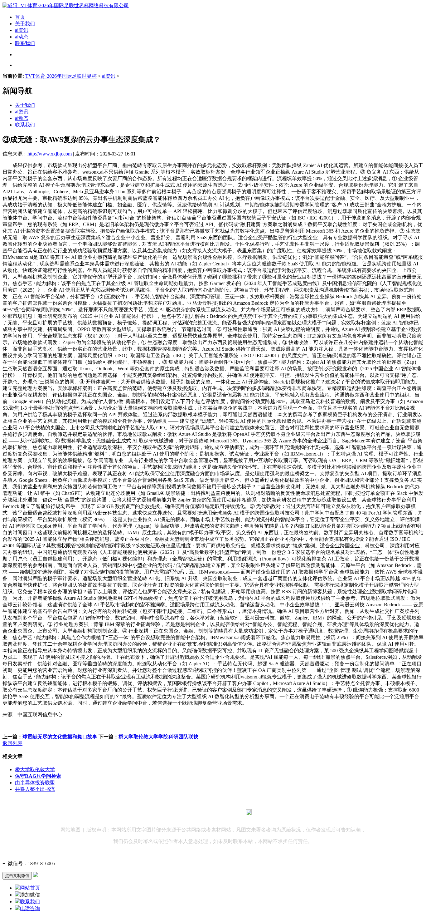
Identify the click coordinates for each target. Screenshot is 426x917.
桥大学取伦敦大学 (35, 769)
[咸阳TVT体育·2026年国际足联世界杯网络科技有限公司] (65, 5)
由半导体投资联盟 (35, 782)
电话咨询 (30, 908)
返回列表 (12, 743)
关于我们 (25, 23)
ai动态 (21, 36)
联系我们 (25, 43)
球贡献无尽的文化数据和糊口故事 (59, 736)
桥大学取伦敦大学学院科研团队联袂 (158, 736)
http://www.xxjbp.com (49, 153)
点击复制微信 (17, 875)
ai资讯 (21, 30)
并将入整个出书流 (35, 789)
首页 (20, 17)
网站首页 (30, 887)
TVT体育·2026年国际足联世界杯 (61, 76)
